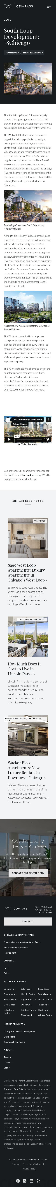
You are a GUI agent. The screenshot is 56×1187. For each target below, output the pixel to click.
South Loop (12, 53)
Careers (8, 1062)
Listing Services (13, 1024)
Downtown (9, 994)
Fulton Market (11, 999)
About (8, 1050)
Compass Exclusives (13, 1042)
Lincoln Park (27, 994)
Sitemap (15, 1164)
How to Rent (10, 952)
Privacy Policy (28, 1169)
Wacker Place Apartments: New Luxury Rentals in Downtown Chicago (25, 770)
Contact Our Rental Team (28, 873)
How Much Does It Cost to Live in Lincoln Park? (24, 668)
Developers (9, 1036)
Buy (6, 968)
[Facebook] (17, 1181)
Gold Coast (9, 1004)
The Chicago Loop (33, 53)
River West (43, 988)
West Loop (43, 1010)
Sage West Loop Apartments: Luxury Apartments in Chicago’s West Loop (26, 572)
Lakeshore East (9, 1011)
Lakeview (25, 988)
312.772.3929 (45, 912)
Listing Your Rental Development (20, 1031)
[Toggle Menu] (50, 6)
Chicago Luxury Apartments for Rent (21, 942)
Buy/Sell (9, 960)
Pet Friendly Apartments (16, 947)
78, (10, 135)
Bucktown (9, 988)
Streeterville (44, 999)
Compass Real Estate (15, 1089)
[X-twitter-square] (24, 1181)
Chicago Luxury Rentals (19, 935)
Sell (5, 973)
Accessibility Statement (33, 1164)
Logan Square (27, 999)
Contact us (28, 474)
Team (6, 1057)
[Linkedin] (31, 1181)
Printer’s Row (27, 1010)
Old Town (25, 1004)
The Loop (42, 1004)
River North (27, 1015)
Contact (28, 921)
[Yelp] (38, 1181)
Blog (6, 1067)
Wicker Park (44, 1015)
